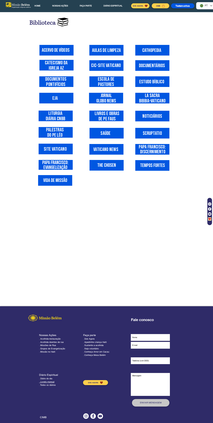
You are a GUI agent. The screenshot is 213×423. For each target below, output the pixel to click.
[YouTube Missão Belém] (209, 214)
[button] (60, 5)
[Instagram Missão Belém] (209, 204)
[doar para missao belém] (209, 219)
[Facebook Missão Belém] (209, 209)
